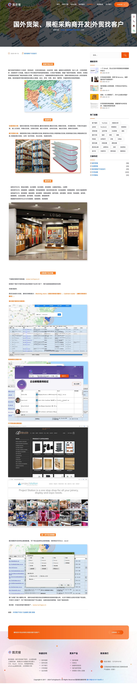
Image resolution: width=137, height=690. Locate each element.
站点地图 (44, 671)
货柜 (30, 612)
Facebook (104, 127)
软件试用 (44, 663)
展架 (33, 612)
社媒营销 (95, 166)
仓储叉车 (103, 151)
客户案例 (94, 123)
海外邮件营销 (76, 668)
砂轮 (111, 139)
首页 (58, 4)
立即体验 (114, 632)
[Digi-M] (14, 652)
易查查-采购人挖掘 (78, 671)
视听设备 (94, 143)
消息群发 (123, 127)
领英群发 (113, 127)
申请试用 (119, 4)
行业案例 (25, 612)
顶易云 (74, 663)
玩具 (114, 147)
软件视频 (44, 660)
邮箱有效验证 (76, 665)
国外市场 (94, 135)
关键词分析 (115, 123)
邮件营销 (95, 163)
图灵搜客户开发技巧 (73, 30)
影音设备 (104, 143)
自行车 (94, 151)
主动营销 (114, 131)
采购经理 (94, 131)
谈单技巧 (103, 139)
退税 (123, 131)
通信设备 (114, 143)
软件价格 (74, 4)
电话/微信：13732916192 (112, 661)
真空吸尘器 (95, 147)
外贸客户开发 (17, 612)
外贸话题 (95, 172)
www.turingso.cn (32, 279)
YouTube (104, 123)
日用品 (120, 139)
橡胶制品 (123, 151)
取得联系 (100, 4)
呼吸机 (94, 139)
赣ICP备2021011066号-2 (95, 680)
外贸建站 (95, 175)
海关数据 (75, 660)
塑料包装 (113, 151)
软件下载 (65, 4)
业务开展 (104, 131)
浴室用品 (123, 147)
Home (63, 30)
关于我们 (109, 4)
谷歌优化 (105, 147)
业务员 (94, 127)
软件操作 (82, 4)
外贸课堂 (90, 4)
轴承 (103, 135)
